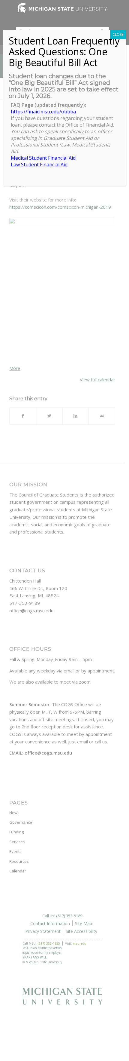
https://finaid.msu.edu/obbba (44, 111)
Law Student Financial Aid (39, 164)
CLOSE (117, 34)
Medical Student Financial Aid (43, 158)
